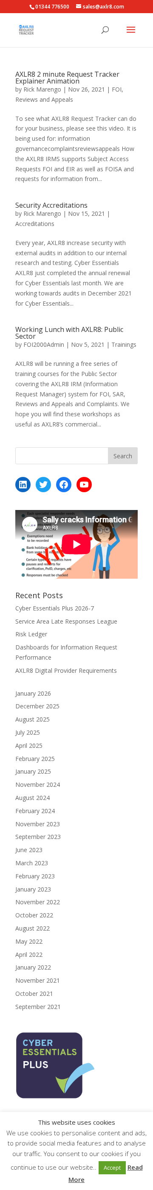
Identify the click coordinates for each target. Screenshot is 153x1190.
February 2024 (35, 811)
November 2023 (37, 824)
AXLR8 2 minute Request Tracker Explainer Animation (67, 78)
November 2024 (37, 784)
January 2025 (33, 771)
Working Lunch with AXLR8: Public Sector (69, 333)
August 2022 (32, 928)
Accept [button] (112, 1167)
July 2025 (27, 732)
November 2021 (37, 980)
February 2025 (35, 759)
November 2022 (37, 902)
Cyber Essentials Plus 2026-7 (54, 608)
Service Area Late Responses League (66, 621)
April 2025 (28, 745)
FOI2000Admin (43, 344)
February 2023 (35, 876)
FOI (117, 89)
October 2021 (34, 993)
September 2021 (38, 1007)
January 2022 (33, 967)
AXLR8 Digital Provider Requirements (66, 670)
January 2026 (33, 693)
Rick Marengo (42, 89)
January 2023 (33, 889)
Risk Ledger (31, 634)
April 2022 (28, 954)
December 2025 (37, 706)
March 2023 (31, 863)
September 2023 (38, 837)
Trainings (123, 344)
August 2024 (32, 798)
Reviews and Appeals (44, 99)
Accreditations (34, 224)
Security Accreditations (51, 205)
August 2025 (32, 719)
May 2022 (28, 941)
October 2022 (34, 915)
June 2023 (28, 850)
